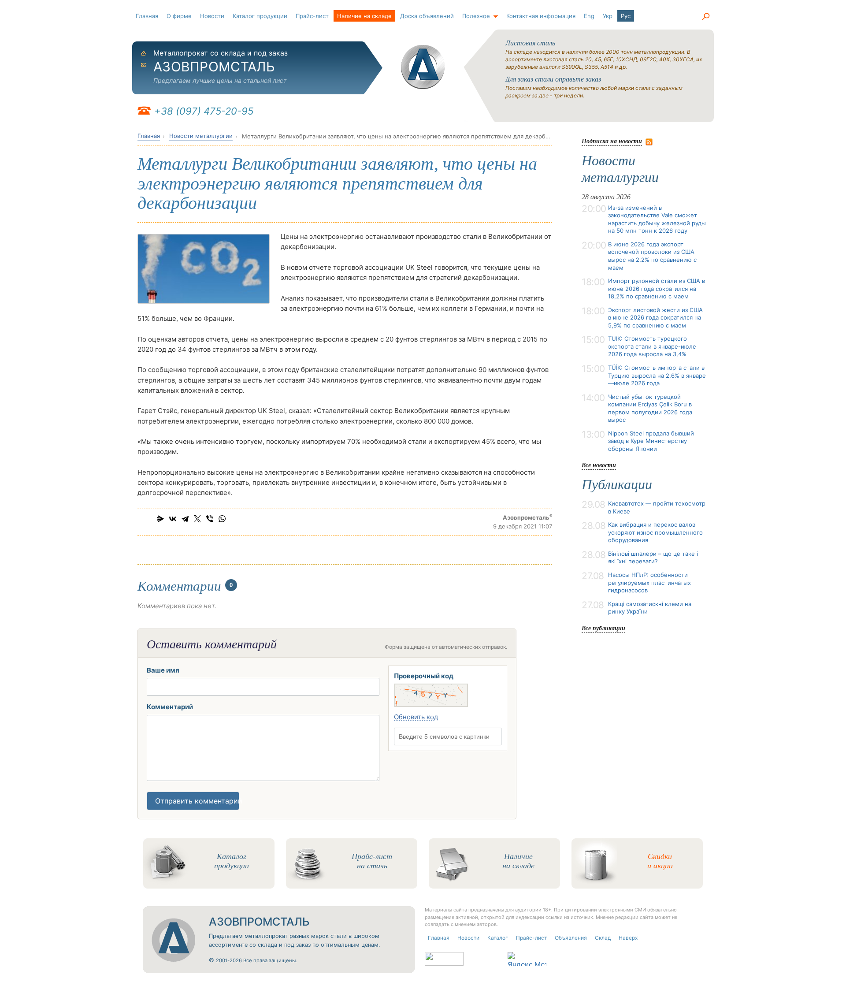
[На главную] (423, 67)
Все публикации (603, 627)
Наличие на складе (364, 15)
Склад (603, 937)
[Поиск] (705, 17)
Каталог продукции (260, 15)
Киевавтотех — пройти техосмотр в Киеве (656, 507)
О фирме (179, 15)
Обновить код (416, 717)
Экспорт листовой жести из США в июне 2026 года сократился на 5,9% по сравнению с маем (655, 317)
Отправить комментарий (197, 800)
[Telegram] (185, 518)
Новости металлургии (201, 135)
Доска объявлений (427, 15)
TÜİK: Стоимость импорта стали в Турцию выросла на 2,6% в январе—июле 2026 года (657, 375)
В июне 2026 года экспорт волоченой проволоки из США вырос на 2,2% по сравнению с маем (652, 256)
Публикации (617, 484)
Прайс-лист (312, 15)
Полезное (476, 15)
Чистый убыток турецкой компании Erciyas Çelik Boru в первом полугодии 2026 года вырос (650, 408)
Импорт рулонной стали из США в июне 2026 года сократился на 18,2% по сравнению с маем (656, 288)
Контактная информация (540, 15)
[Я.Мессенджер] (160, 518)
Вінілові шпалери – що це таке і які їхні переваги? (653, 557)
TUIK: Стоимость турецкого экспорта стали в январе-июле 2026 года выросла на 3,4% (652, 346)
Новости (212, 15)
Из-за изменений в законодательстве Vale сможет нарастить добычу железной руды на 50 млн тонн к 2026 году (657, 219)
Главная (147, 15)
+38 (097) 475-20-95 (203, 111)
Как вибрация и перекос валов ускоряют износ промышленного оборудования (655, 532)
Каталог (497, 937)
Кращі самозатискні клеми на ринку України (649, 607)
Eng (589, 15)
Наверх (628, 937)
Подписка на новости (612, 140)
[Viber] (209, 518)
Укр (607, 15)
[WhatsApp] (222, 518)
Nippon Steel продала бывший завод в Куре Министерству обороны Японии (651, 441)
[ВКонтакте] (172, 518)
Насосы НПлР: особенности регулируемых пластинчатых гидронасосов (649, 582)
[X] (197, 518)
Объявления (571, 937)
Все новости (599, 464)
